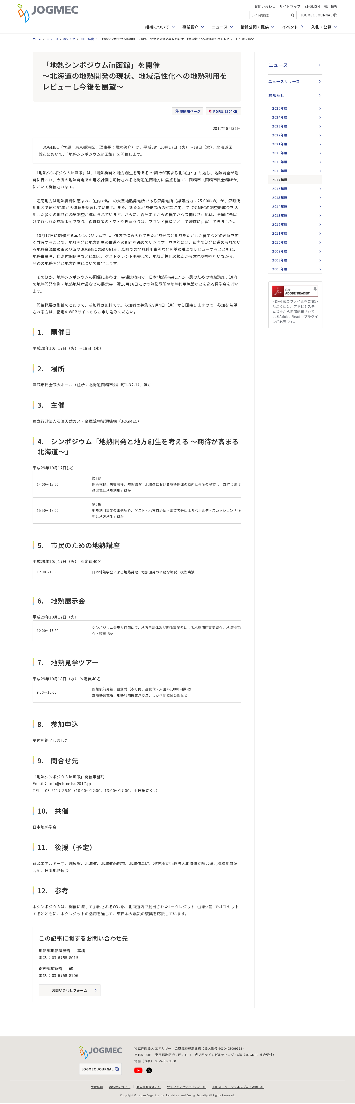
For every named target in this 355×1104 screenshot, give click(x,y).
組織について (157, 27)
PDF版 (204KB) (226, 111)
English (312, 6)
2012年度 (280, 224)
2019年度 (280, 161)
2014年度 (280, 206)
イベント (290, 27)
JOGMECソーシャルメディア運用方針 (238, 1087)
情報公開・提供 (255, 27)
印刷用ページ (190, 111)
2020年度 (280, 152)
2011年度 (280, 233)
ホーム (37, 39)
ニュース (220, 27)
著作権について (119, 1087)
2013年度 (280, 215)
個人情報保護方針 (148, 1087)
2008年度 (280, 260)
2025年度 (280, 108)
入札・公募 (321, 27)
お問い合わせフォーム (69, 990)
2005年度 (280, 269)
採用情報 (331, 6)
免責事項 (97, 1087)
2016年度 (280, 188)
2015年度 (280, 197)
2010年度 (280, 242)
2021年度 (280, 143)
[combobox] (273, 15)
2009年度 (280, 251)
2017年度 (87, 39)
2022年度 (280, 135)
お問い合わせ (265, 6)
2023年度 (280, 126)
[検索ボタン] (293, 15)
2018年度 (280, 170)
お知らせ (69, 39)
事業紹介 (190, 27)
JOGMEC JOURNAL (319, 15)
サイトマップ (290, 6)
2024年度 (280, 117)
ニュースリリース (284, 81)
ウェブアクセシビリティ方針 (186, 1087)
